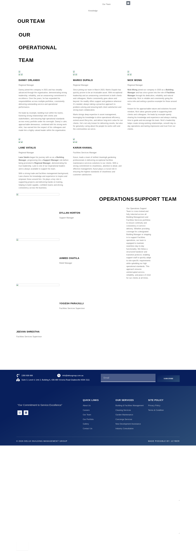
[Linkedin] (26, 412)
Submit (22, 546)
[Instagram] (19, 412)
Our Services (92, 4)
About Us (78, 4)
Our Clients (79, 11)
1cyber (175, 441)
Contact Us (107, 11)
